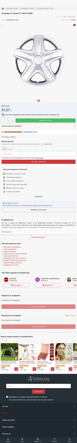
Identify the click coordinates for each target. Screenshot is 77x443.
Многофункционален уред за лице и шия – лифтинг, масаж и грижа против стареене (27, 362)
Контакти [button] (6, 434)
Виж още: (4, 19)
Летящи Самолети (10, 249)
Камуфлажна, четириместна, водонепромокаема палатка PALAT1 (8, 362)
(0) (64, 16)
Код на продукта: (66, 20)
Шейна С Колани (9, 251)
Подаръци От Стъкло (11, 265)
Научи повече (38, 196)
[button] (38, 126)
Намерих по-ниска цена (38, 210)
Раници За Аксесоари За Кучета (15, 260)
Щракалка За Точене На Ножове (15, 254)
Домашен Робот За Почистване (15, 258)
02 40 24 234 (48, 144)
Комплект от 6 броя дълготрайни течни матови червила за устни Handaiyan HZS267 (44, 362)
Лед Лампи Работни (11, 256)
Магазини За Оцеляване (12, 247)
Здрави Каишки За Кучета (13, 263)
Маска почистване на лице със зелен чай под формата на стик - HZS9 (63, 362)
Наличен (6, 106)
